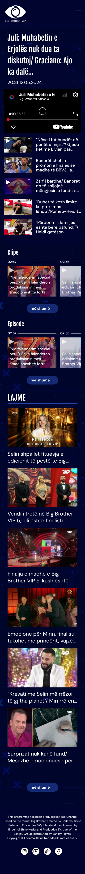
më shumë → (42, 308)
